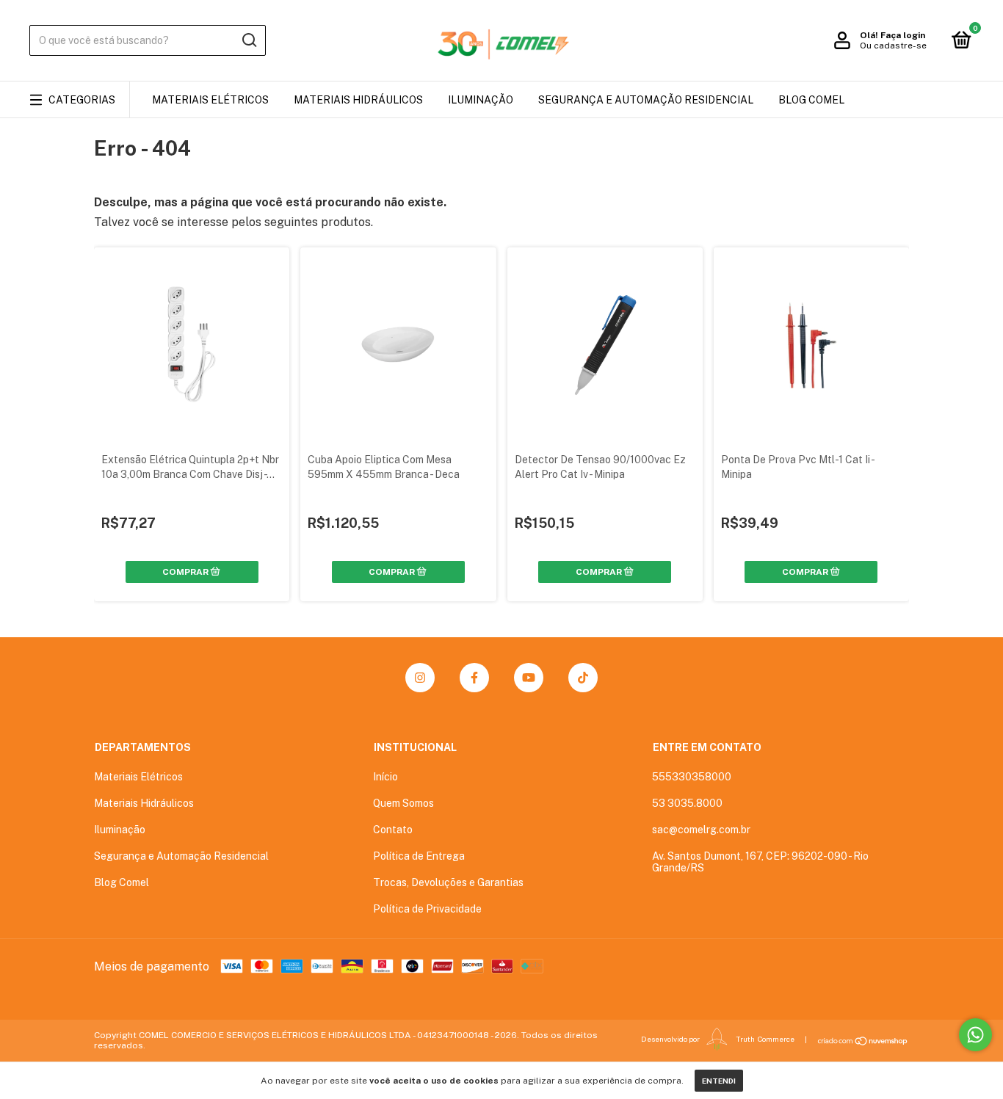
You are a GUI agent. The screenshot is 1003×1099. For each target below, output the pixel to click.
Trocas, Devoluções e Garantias (448, 882)
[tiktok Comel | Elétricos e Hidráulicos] (583, 677)
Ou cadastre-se (893, 45)
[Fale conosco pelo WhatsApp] (975, 1034)
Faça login (902, 35)
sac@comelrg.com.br (701, 829)
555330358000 (691, 777)
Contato (393, 829)
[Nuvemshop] (863, 1041)
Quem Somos (403, 803)
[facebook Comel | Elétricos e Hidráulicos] (474, 677)
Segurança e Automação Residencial (645, 100)
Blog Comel (811, 100)
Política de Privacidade (427, 909)
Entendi (719, 1080)
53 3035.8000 (687, 803)
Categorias (81, 100)
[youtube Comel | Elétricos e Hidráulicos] (528, 677)
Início (385, 777)
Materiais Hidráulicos (358, 100)
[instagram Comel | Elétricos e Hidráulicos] (420, 677)
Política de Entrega (419, 856)
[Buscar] (248, 40)
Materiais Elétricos (210, 100)
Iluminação (480, 100)
